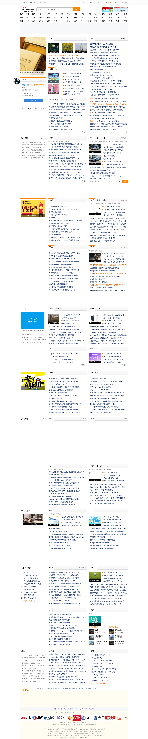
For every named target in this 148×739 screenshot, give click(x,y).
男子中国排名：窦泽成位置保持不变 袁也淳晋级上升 (108, 587)
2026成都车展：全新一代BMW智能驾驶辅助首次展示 (108, 167)
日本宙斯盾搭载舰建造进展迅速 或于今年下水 (64, 253)
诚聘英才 (70, 709)
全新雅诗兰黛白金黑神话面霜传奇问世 (62, 581)
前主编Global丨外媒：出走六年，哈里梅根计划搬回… (67, 64)
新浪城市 (26, 690)
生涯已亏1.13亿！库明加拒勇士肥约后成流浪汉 (65, 169)
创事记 (41, 21)
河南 (48, 688)
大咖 (91, 534)
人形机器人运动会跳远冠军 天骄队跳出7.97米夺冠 (107, 338)
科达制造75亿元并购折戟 (111, 207)
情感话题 (50, 469)
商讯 (51, 418)
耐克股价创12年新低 (69, 323)
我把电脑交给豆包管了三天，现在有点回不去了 (106, 327)
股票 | (92, 101)
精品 (95, 14)
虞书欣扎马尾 (28, 572)
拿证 (105, 478)
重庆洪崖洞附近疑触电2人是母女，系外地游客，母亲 (67, 110)
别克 (22, 88)
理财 (105, 200)
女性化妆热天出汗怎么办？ (58, 474)
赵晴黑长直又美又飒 (30, 575)
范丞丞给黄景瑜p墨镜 (30, 578)
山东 (93, 688)
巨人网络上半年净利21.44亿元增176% (62, 327)
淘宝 (42, 109)
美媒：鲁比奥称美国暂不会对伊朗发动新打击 (64, 278)
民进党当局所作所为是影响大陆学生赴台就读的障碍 (66, 534)
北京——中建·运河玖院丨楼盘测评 (106, 492)
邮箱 (110, 21)
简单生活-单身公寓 (103, 501)
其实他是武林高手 (55, 212)
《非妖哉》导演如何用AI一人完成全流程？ (63, 628)
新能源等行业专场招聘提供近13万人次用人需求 (65, 112)
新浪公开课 (25, 511)
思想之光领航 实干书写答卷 (99, 47)
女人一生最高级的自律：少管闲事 (60, 480)
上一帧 (41, 80)
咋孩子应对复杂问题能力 (118, 528)
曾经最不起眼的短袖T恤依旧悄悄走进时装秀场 (64, 592)
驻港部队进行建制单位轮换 (73, 91)
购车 (98, 138)
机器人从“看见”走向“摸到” (71, 315)
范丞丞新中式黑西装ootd (32, 581)
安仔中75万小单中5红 (76, 175)
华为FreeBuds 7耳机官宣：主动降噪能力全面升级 (107, 343)
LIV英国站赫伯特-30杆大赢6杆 (113, 578)
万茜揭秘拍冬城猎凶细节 (57, 206)
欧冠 (58, 141)
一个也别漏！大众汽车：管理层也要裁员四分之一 (65, 657)
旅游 (92, 610)
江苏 (59, 688)
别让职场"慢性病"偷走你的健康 (72, 517)
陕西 (73, 688)
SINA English (79, 709)
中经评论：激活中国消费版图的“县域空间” (104, 61)
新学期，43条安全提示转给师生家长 (106, 545)
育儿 (68, 17)
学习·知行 (112, 47)
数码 (92, 308)
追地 (91, 487)
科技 (51, 308)
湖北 (66, 688)
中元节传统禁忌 (97, 658)
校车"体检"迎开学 (55, 528)
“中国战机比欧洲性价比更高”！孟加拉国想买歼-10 (107, 84)
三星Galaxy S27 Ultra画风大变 (113, 315)
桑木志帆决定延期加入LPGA (113, 573)
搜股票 (125, 200)
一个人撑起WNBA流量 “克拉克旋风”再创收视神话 (65, 144)
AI (50, 610)
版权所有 (75, 722)
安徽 (82, 688)
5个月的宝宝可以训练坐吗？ (103, 531)
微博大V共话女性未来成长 (112, 356)
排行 (67, 141)
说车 (110, 141)
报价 (55, 21)
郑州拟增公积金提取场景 (102, 290)
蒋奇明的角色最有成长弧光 (58, 226)
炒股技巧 (114, 204)
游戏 (51, 349)
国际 (40, 14)
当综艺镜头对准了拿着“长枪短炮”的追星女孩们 (65, 578)
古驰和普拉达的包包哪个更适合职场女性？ (63, 496)
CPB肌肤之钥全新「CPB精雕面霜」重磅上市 (64, 598)
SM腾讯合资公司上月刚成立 (58, 215)
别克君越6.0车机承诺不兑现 (29, 90)
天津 (41, 688)
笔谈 (117, 268)
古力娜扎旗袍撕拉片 (30, 592)
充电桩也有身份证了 (74, 61)
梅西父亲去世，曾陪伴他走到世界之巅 (33, 147)
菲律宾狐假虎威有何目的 (72, 74)
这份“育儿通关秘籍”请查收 (112, 520)
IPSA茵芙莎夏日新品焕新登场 (59, 600)
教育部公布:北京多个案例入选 (72, 525)
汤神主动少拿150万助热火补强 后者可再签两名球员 (66, 152)
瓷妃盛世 (103, 287)
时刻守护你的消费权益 (36, 85)
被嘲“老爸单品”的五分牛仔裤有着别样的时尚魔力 (65, 603)
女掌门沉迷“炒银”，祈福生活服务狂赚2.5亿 (109, 495)
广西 (96, 688)
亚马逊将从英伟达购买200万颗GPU (102, 118)
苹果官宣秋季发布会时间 (70, 321)
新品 (91, 484)
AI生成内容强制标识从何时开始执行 (61, 614)
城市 (110, 17)
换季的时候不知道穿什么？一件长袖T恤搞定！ (64, 572)
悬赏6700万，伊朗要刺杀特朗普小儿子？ (104, 232)
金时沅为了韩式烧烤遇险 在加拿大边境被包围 (105, 598)
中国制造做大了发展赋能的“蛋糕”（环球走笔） (106, 64)
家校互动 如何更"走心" (56, 118)
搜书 (125, 247)
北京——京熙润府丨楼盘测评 (104, 490)
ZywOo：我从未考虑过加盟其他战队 (102, 404)
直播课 (92, 528)
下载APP (91, 204)
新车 (68, 21)
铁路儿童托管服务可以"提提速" (59, 543)
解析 (119, 141)
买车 (62, 21)
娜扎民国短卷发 (29, 589)
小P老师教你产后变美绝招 (103, 534)
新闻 (92, 38)
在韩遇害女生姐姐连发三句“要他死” (61, 401)
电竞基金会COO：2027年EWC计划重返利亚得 (106, 381)
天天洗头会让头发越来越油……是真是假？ (104, 55)
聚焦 (91, 265)
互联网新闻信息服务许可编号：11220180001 (74, 729)
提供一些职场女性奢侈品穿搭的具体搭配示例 (64, 483)
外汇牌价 (103, 204)
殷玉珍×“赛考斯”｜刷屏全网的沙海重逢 (103, 67)
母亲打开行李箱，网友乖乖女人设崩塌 (62, 504)
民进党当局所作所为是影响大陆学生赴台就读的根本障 (67, 107)
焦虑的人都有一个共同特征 (101, 677)
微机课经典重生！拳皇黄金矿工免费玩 (103, 129)
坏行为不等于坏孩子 (102, 528)
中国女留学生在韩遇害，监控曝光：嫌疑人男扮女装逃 (67, 104)
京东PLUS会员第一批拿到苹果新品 (103, 672)
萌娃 (91, 545)
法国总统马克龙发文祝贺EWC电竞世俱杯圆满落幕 (107, 393)
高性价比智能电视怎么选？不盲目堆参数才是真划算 (107, 410)
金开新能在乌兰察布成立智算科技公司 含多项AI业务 (66, 617)
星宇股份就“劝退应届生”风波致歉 (101, 75)
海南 (89, 688)
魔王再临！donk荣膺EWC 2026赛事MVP (104, 398)
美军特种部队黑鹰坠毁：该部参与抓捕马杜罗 (64, 270)
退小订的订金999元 (26, 95)
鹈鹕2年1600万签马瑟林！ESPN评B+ (61, 155)
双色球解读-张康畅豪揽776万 (59, 175)
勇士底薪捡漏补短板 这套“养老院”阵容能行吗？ (65, 149)
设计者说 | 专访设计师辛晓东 (104, 503)
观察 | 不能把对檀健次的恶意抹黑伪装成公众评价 (65, 220)
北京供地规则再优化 (114, 475)
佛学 (23, 651)
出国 (53, 514)
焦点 (105, 475)
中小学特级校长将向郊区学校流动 (60, 545)
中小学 (50, 514)
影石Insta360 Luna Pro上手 (112, 321)
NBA (55, 14)
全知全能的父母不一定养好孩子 (114, 359)
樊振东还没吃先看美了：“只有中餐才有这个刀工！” (66, 209)
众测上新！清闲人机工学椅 (112, 323)
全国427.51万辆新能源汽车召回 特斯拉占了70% (106, 332)
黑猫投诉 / (25, 85)
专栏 (82, 14)
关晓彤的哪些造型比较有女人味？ (60, 494)
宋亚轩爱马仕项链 (30, 587)
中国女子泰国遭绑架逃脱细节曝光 (60, 407)
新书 (91, 285)
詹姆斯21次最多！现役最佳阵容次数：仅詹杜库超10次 (67, 164)
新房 (90, 469)
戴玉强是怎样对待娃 (119, 534)
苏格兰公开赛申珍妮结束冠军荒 (114, 575)
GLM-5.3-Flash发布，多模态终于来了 (62, 338)
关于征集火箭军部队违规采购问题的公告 (62, 290)
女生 (91, 268)
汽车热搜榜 (123, 138)
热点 (105, 472)
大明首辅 (97, 271)
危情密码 (112, 271)
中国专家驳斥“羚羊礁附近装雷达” (101, 78)
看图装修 (101, 469)
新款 (36, 109)
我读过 (100, 251)
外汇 (40, 17)
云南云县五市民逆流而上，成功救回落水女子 (105, 95)
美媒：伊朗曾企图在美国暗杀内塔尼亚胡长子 (64, 261)
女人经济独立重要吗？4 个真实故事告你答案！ (65, 488)
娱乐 (51, 200)
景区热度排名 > (94, 627)
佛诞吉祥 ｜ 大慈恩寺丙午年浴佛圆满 (33, 676)
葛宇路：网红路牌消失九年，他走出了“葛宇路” (65, 412)
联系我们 (63, 709)
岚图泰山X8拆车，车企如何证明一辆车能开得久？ (66, 663)
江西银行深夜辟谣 (98, 675)
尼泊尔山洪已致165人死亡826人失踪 (102, 89)
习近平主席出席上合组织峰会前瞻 (101, 44)
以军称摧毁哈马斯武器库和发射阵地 (61, 287)
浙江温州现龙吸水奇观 (72, 85)
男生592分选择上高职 (71, 76)
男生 (91, 271)
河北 (63, 688)
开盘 (105, 480)
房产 (92, 466)
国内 (33, 14)
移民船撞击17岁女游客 (72, 94)
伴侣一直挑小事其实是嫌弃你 (102, 661)
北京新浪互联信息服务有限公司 (96, 729)
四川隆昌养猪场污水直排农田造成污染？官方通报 (65, 404)
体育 (51, 138)
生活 (91, 543)
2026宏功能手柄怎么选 (98, 378)
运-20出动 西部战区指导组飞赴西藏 (61, 267)
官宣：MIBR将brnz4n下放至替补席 (62, 362)
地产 (96, 469)
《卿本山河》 (101, 279)
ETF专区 (123, 204)
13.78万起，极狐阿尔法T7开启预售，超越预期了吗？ (67, 665)
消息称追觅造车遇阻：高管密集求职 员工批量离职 (107, 341)
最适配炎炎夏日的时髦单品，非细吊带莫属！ (64, 586)
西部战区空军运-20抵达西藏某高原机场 (62, 259)
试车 (113, 141)
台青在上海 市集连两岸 (98, 69)
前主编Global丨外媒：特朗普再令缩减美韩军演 (106, 127)
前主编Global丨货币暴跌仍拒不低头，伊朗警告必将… (67, 58)
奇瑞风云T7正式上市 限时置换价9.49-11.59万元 (106, 176)
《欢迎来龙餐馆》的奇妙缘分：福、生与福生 (64, 229)
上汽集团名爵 (25, 93)
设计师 (109, 469)
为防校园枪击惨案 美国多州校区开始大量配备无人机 (66, 537)
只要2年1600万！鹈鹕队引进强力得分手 (62, 161)
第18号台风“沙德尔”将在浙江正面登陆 (103, 92)
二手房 (83, 21)
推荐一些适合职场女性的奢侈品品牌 (61, 485)
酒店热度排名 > (114, 627)
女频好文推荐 (94, 287)
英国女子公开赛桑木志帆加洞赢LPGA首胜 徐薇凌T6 (107, 595)
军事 (27, 14)
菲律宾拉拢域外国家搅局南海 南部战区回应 (63, 276)
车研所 (23, 309)
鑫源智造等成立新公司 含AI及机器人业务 (63, 625)
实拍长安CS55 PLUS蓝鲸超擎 (113, 147)
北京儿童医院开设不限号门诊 (105, 540)
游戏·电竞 (94, 373)
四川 (52, 688)
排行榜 (91, 141)
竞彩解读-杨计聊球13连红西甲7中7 (61, 172)
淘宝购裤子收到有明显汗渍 (65, 335)
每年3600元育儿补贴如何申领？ (105, 548)
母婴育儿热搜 (94, 349)
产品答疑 (91, 709)
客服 (117, 21)
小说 (96, 251)
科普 (91, 531)
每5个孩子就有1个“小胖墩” (103, 537)
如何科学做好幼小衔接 (111, 517)
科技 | (92, 112)
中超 (68, 14)
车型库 (100, 141)
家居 (89, 21)
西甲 (55, 141)
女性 (62, 17)
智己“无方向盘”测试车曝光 (58, 674)
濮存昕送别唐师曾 (55, 234)
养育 (91, 537)
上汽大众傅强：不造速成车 (112, 161)
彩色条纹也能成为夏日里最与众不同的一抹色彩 (65, 589)
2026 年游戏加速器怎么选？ (60, 356)
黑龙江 (78, 688)
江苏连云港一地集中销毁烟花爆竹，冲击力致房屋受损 (108, 86)
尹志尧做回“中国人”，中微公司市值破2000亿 (110, 498)
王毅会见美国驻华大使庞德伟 (59, 126)
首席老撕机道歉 (97, 666)
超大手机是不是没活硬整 (111, 318)
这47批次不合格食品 (118, 290)
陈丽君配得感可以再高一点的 (59, 223)
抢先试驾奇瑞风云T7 (110, 159)
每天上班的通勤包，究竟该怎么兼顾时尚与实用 (65, 595)
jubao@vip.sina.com (90, 725)
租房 (93, 469)
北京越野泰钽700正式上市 (112, 153)
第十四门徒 (105, 271)
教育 (51, 510)
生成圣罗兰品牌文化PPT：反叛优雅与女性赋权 (65, 491)
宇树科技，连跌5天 (55, 398)
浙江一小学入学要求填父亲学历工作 (104, 669)
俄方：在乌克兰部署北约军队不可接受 (62, 281)
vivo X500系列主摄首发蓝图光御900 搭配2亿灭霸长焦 (108, 335)
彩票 (95, 21)
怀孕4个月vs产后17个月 (100, 680)
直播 (110, 14)
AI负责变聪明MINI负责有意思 (113, 164)
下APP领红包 (77, 172)
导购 (107, 141)
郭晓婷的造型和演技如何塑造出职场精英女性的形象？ (67, 477)
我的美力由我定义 (59, 469)
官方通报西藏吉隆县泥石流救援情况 (61, 390)
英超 (62, 14)
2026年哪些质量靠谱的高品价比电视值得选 (105, 407)
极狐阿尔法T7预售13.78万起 (113, 150)
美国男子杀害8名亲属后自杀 (74, 88)
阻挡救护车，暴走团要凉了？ (59, 393)
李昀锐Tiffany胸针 (30, 598)
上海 (117, 17)
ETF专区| (93, 107)
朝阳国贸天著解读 (114, 478)
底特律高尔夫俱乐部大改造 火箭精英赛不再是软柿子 (108, 601)
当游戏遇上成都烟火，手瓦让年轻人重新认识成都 (107, 395)
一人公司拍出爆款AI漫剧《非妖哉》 (61, 636)
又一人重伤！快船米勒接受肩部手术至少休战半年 (65, 158)
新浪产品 (24, 80)
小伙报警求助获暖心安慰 (72, 82)
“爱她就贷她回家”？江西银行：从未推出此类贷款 (106, 81)
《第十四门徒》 (102, 282)
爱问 (125, 418)
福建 (56, 688)
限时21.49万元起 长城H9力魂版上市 (102, 173)
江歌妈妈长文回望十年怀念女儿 (102, 663)
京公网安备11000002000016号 (94, 735)
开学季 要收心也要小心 (70, 520)
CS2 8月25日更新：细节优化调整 (101, 384)
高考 (89, 17)
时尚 (55, 17)
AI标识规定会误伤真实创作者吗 (59, 622)
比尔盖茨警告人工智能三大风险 (105, 112)
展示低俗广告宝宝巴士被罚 (103, 543)
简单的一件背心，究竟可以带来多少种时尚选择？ (65, 583)
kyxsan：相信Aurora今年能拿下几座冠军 (64, 354)
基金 (33, 17)
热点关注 (24, 419)
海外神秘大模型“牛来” (69, 318)
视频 (51, 69)
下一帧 (44, 80)
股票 (27, 17)
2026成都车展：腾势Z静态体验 (100, 170)
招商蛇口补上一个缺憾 (97, 110)
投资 (125, 14)
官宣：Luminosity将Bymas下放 (100, 387)
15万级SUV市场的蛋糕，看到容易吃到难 (63, 677)
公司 (91, 498)
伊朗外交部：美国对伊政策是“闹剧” (61, 256)
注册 (86, 709)
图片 (125, 141)
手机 (27, 21)
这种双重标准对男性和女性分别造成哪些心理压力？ (66, 472)
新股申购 (109, 204)
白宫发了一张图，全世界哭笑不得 (60, 121)
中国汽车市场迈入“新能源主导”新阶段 (103, 238)
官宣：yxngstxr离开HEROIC (99, 390)
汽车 (91, 121)
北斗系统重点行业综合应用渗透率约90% (104, 58)
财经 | (92, 98)
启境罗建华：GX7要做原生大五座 (60, 129)
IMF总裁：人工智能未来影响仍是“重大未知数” (64, 329)
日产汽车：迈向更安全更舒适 (113, 144)
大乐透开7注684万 (78, 178)
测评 (91, 490)
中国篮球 (63, 141)
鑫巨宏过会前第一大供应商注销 (114, 212)
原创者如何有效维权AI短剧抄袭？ (60, 639)
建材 (105, 469)
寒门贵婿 (110, 287)
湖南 (70, 688)
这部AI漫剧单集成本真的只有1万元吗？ (62, 633)
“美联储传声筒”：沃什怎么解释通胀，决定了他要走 (66, 115)
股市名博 (97, 204)
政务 (125, 17)
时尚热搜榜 (82, 567)
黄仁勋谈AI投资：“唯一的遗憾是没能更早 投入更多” (107, 115)
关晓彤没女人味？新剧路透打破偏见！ (62, 502)
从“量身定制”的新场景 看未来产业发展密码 (63, 343)
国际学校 (58, 514)
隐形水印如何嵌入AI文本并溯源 (59, 620)
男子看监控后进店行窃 (72, 79)
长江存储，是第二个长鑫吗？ (113, 215)
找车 (105, 138)
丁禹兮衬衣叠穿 (29, 595)
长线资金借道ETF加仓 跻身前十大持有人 (111, 107)
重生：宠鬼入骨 (99, 268)
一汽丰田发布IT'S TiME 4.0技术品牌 (107, 121)
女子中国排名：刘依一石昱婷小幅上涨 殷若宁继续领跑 (108, 593)
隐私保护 (62, 722)
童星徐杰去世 (53, 218)
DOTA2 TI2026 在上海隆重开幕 (101, 412)
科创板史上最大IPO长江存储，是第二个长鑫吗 (110, 101)
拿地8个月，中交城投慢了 (114, 110)
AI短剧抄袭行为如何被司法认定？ (60, 644)
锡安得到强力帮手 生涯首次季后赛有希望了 (63, 147)
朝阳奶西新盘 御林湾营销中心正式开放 (108, 484)
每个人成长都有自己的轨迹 (112, 362)
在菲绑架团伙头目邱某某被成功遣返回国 (62, 378)
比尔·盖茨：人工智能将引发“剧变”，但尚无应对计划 (66, 332)
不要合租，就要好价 (117, 501)
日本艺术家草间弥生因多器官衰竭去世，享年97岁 (66, 240)
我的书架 (91, 251)
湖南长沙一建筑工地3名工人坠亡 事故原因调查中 (65, 387)
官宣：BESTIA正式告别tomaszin (62, 359)
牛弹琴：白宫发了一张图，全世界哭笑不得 (63, 55)
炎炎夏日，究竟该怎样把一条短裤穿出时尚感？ (65, 575)
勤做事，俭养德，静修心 (29, 668)
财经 (92, 200)
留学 (82, 17)
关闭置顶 (124, 3)
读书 (95, 17)
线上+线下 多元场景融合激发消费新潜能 (103, 52)
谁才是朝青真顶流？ (114, 472)
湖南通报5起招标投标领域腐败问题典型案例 (64, 410)
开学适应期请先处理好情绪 (112, 522)
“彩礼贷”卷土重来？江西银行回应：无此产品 (64, 395)
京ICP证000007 (84, 722)
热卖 (29, 109)
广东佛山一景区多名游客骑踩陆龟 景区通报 (63, 381)
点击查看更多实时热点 (98, 683)
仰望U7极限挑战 (109, 156)
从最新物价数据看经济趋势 (58, 61)
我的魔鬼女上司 (110, 268)
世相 (51, 373)
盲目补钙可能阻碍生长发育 (112, 525)
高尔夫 (93, 568)
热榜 (92, 651)
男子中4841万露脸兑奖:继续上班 (60, 178)
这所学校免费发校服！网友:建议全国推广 (63, 540)
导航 (125, 21)
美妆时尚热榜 (26, 568)
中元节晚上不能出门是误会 (101, 655)
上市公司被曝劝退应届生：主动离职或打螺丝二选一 (107, 329)
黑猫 (117, 14)
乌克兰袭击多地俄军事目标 (58, 284)
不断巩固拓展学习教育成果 (71, 522)
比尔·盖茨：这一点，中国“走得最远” (102, 241)
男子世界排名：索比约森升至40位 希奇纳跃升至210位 (108, 584)
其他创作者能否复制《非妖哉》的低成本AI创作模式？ (67, 631)
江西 (86, 688)
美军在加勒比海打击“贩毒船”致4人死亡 (62, 264)
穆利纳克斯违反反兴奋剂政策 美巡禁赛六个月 (105, 604)
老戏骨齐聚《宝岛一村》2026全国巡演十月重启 (65, 237)
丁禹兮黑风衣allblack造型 (32, 584)
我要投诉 (32, 100)
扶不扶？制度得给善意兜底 (58, 384)
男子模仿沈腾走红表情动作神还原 (60, 232)
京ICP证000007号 (94, 733)
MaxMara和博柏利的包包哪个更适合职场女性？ (65, 499)
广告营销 (56, 709)
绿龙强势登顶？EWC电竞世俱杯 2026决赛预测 (106, 401)
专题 (89, 14)
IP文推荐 (93, 276)
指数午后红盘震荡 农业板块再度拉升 (107, 98)
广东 (45, 688)
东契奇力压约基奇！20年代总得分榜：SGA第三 (65, 166)
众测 (33, 21)
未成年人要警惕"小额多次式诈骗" (60, 124)
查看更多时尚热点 (29, 601)
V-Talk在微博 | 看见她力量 (112, 354)
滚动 (71, 99)
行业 (90, 613)
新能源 (96, 141)
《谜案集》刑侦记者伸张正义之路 (108, 276)
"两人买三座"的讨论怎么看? (58, 531)
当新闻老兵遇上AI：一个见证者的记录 (62, 273)
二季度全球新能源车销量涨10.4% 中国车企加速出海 (66, 341)
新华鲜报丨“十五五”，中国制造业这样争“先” (105, 50)
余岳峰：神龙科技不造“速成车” (100, 179)
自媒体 (92, 540)
